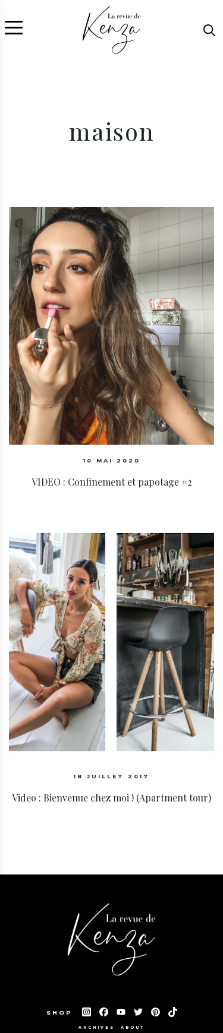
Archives (96, 1027)
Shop (61, 1012)
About (133, 1027)
